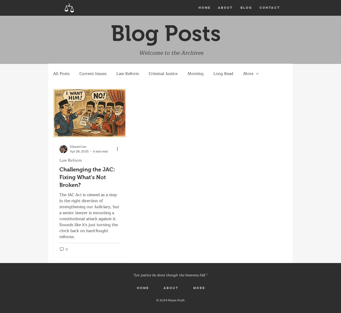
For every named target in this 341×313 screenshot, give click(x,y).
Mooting (195, 73)
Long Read (223, 73)
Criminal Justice (163, 73)
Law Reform (127, 73)
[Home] (69, 8)
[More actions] (119, 149)
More (248, 73)
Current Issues (92, 73)
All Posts (61, 73)
